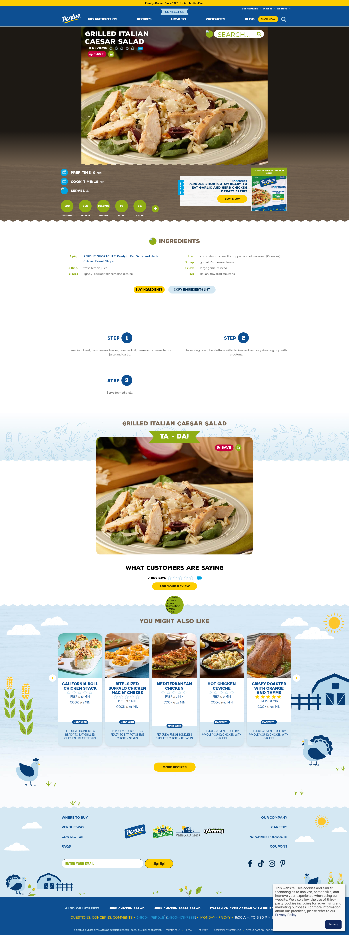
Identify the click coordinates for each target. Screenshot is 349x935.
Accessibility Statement (227, 930)
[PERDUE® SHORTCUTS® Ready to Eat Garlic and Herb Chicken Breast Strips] (269, 193)
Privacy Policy (285, 915)
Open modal (155, 208)
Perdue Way (73, 827)
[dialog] (309, 907)
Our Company (274, 817)
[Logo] (135, 831)
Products (215, 19)
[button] (125, 48)
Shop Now (268, 19)
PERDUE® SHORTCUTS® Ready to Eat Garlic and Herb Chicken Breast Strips (217, 187)
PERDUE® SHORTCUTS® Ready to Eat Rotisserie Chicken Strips (127, 734)
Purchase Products (267, 837)
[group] (80, 692)
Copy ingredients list (192, 288)
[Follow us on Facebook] (250, 863)
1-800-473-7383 (181, 917)
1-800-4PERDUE (150, 917)
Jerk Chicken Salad (127, 908)
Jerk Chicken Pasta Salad (177, 908)
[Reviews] (140, 48)
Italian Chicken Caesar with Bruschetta (247, 908)
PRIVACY (203, 930)
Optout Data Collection (260, 930)
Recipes (144, 19)
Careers (267, 9)
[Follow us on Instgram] (271, 863)
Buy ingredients (149, 289)
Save (99, 54)
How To (178, 19)
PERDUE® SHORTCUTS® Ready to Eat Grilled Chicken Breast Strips (80, 734)
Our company (250, 9)
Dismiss (333, 924)
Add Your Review (174, 586)
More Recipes (174, 767)
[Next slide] (296, 678)
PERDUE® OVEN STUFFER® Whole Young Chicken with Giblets (221, 734)
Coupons (278, 846)
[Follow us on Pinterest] (282, 863)
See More (282, 9)
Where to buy (75, 817)
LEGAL (189, 930)
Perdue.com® (173, 930)
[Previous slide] (52, 678)
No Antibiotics (102, 19)
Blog (249, 19)
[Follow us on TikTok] (261, 863)
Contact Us (174, 12)
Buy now (232, 198)
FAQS (66, 846)
